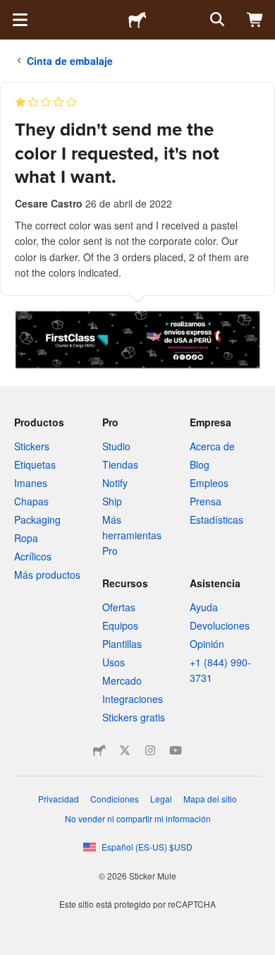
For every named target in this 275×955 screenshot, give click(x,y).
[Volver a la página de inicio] (137, 20)
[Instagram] (150, 750)
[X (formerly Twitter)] (124, 750)
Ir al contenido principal (10, 10)
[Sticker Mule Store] (99, 750)
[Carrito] (255, 20)
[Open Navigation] (19, 20)
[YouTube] (175, 750)
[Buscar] (216, 20)
